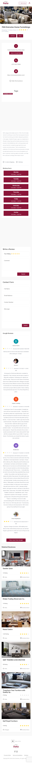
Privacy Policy (7, 755)
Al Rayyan (6, 729)
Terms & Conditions (17, 755)
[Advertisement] (16, 232)
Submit (23, 274)
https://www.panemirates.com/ (16, 75)
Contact (26, 755)
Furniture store (8, 94)
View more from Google (16, 540)
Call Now (13, 35)
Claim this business (17, 81)
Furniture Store (25, 577)
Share (20, 35)
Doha (5, 577)
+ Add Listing (22, 3)
